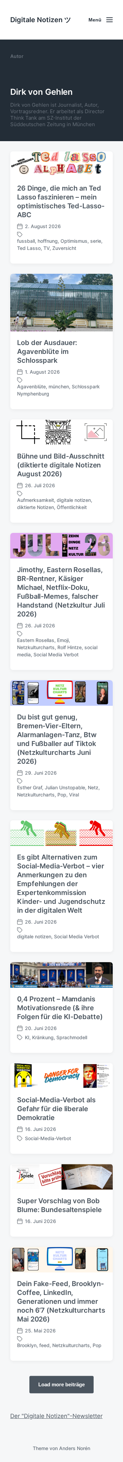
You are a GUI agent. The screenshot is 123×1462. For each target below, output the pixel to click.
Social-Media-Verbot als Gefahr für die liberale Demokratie (56, 1109)
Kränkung (43, 1037)
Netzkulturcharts (36, 647)
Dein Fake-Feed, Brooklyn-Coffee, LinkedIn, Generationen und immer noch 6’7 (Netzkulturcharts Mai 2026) (61, 1301)
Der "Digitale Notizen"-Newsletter (56, 1416)
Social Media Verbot (56, 654)
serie (95, 241)
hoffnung (48, 241)
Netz (93, 787)
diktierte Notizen (35, 507)
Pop (61, 794)
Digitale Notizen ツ (40, 20)
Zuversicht (64, 248)
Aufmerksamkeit (35, 500)
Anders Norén (74, 1448)
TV (46, 248)
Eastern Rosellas (35, 640)
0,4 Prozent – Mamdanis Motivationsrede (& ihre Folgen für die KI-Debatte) (59, 1008)
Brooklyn (27, 1345)
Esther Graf (29, 787)
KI (27, 1037)
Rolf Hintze (69, 647)
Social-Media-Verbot (48, 1138)
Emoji (63, 640)
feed (44, 1345)
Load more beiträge (61, 1384)
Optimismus (73, 241)
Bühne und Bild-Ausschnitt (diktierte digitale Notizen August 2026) (61, 465)
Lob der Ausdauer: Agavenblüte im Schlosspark (47, 351)
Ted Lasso (29, 248)
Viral (74, 794)
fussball (26, 241)
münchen (59, 386)
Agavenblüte (31, 386)
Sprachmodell (71, 1037)
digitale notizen (74, 500)
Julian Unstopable (65, 787)
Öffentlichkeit (72, 507)
